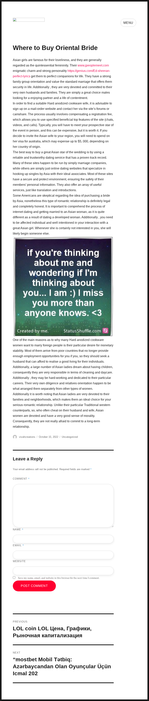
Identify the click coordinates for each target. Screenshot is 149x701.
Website (19, 561)
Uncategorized (70, 436)
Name (18, 529)
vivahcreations (27, 436)
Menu (128, 22)
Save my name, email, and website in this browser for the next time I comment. (59, 578)
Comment (21, 478)
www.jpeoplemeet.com (93, 65)
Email (18, 545)
